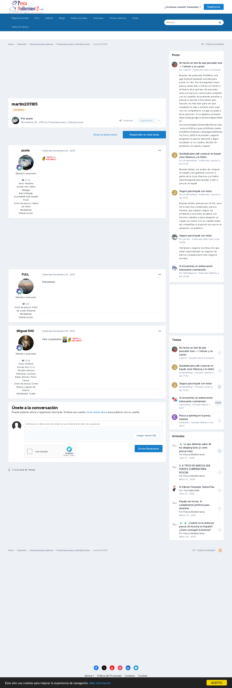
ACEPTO (216, 683)
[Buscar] (220, 22)
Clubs (135, 18)
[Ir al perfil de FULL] (26, 286)
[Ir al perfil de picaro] (174, 237)
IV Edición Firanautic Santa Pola (196, 487)
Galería (49, 18)
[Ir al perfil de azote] (15, 120)
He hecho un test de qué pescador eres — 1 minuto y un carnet (196, 351)
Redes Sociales (79, 18)
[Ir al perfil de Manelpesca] (174, 268)
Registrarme (213, 6)
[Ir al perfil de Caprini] (174, 64)
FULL (25, 274)
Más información (100, 683)
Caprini (187, 69)
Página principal (20, 18)
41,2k (27, 180)
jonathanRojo (190, 160)
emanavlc (184, 422)
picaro (186, 239)
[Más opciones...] (159, 151)
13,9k (27, 360)
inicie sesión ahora (96, 412)
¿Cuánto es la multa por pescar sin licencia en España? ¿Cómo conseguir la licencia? (196, 526)
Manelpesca (190, 273)
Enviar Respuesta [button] (148, 448)
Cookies (142, 675)
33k (27, 303)
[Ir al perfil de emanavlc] (174, 417)
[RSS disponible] (220, 550)
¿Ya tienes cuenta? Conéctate (182, 7)
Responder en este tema (144, 134)
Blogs (62, 18)
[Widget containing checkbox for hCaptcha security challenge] (50, 451)
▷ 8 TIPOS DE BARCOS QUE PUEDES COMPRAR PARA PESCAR (194, 469)
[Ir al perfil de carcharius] (174, 399)
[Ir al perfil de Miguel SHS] (26, 342)
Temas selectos (117, 18)
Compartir (127, 120)
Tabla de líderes (20, 26)
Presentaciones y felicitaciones (65, 122)
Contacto (130, 675)
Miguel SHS (25, 331)
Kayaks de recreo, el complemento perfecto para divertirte (194, 505)
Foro (37, 18)
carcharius (185, 404)
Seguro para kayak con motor (195, 191)
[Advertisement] (87, 74)
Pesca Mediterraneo (194, 454)
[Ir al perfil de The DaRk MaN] (174, 488)
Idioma (89, 675)
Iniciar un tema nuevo (105, 134)
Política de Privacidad (109, 675)
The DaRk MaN (191, 490)
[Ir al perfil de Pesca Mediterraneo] (174, 445)
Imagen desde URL (146, 435)
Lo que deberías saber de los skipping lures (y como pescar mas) (195, 448)
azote (29, 118)
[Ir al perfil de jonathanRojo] (174, 155)
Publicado (207, 69)
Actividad (98, 18)
